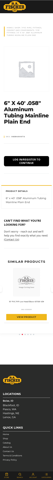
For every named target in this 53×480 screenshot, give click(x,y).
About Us (7, 447)
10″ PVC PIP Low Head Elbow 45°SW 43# (26, 301)
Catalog (7, 443)
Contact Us (8, 451)
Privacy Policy (10, 460)
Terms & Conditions (12, 455)
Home (10, 28)
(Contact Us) (11, 239)
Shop (17, 28)
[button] (19, 334)
